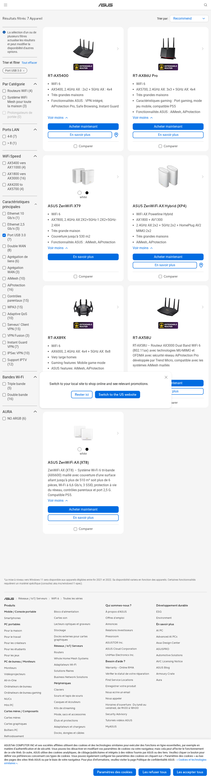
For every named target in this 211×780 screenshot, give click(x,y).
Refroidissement (14, 736)
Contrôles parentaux (17, 295)
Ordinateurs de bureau (18, 686)
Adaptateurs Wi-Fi (65, 664)
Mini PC (9, 705)
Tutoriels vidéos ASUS (119, 720)
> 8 (4, 142)
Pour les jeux (11, 655)
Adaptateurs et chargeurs (69, 726)
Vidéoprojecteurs (14, 674)
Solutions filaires (64, 671)
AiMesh (7, 277)
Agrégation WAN (14, 267)
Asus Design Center (168, 643)
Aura (159, 680)
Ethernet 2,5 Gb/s (15, 223)
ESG (159, 611)
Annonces (111, 624)
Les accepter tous (190, 772)
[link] (105, 5)
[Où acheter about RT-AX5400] (115, 135)
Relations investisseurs (119, 630)
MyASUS (111, 726)
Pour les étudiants (15, 649)
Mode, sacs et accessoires (70, 714)
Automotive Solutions (169, 655)
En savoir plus (80, 135)
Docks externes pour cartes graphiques (71, 638)
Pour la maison (13, 630)
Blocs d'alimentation (66, 611)
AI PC (159, 630)
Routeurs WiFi (12, 90)
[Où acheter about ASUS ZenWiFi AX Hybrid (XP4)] (200, 265)
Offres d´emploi (115, 618)
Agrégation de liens (16, 256)
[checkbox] (83, 146)
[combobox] (189, 18)
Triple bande (11, 383)
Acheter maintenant (83, 126)
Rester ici (82, 394)
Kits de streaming (64, 708)
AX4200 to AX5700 (16, 184)
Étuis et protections (66, 720)
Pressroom (112, 636)
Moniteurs (10, 668)
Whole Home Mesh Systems (71, 658)
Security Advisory (116, 714)
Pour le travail (12, 637)
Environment (164, 618)
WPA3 (6, 306)
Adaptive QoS (12, 313)
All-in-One (10, 680)
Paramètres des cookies (114, 772)
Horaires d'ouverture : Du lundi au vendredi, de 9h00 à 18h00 (126, 706)
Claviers (59, 689)
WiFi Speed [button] (11, 156)
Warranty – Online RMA (120, 667)
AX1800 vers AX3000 (17, 173)
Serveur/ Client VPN (16, 324)
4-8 (4, 135)
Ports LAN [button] (10, 129)
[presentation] (203, 18)
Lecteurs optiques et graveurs (72, 624)
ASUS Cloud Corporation (121, 649)
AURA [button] (7, 411)
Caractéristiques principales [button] (15, 204)
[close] (166, 377)
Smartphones (12, 618)
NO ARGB (9, 417)
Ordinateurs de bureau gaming (22, 692)
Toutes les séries (73, 598)
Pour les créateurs (15, 643)
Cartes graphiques (15, 724)
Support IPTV (12, 359)
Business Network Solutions (71, 677)
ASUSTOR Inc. (114, 642)
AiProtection (11, 284)
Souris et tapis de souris (68, 696)
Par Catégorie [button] (13, 84)
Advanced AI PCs (166, 636)
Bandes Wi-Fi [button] (13, 377)
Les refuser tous (154, 772)
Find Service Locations (119, 680)
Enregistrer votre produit (121, 686)
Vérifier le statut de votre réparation (127, 673)
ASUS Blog (163, 667)
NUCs (8, 699)
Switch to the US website (117, 394)
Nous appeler (114, 698)
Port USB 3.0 (11, 234)
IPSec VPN (10, 352)
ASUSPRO (162, 649)
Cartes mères (12, 717)
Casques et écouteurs (67, 702)
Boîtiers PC (11, 730)
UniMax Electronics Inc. (120, 655)
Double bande (12, 394)
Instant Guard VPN (15, 341)
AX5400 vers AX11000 (11, 163)
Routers (59, 652)
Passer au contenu (5, 12)
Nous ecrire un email (118, 692)
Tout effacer (29, 62)
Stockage (60, 630)
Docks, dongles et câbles (69, 733)
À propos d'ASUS (116, 611)
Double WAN (11, 245)
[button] (5, 5)
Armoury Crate (165, 673)
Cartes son (60, 618)
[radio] (79, 192)
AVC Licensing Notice (169, 661)
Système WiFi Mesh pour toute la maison (17, 98)
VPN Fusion (11, 334)
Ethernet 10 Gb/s (14, 212)
